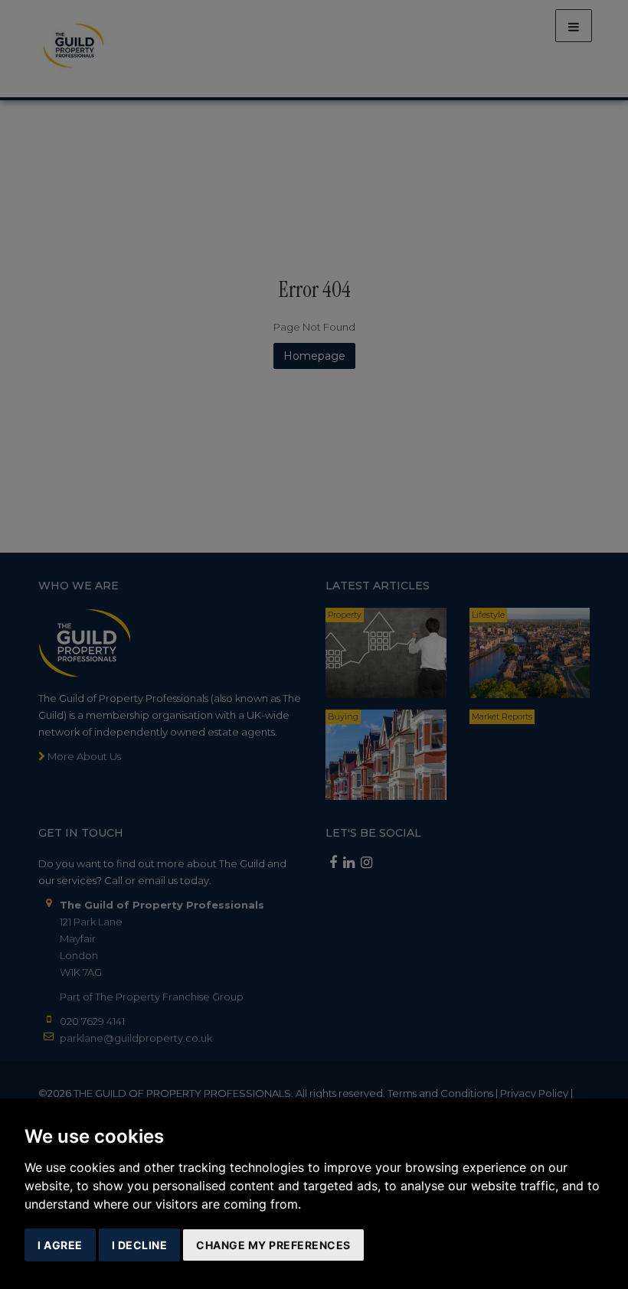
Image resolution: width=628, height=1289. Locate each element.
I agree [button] (60, 1244)
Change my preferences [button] (273, 1244)
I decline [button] (140, 1244)
